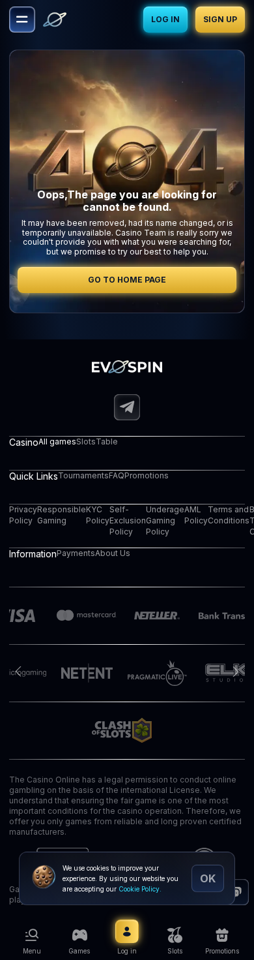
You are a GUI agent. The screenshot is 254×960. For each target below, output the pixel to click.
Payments (76, 553)
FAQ (116, 475)
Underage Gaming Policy (165, 520)
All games (57, 441)
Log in (165, 19)
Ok (208, 878)
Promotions (146, 475)
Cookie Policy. (140, 889)
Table (107, 441)
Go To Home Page (127, 280)
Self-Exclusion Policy (127, 520)
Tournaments (83, 475)
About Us (112, 553)
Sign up (220, 19)
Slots (86, 441)
